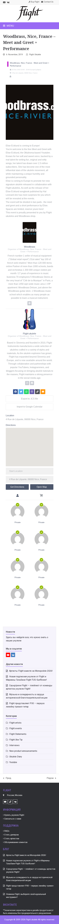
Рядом (50, 778)
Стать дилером (11, 834)
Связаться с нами (12, 818)
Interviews (14, 745)
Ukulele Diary (15, 756)
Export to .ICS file (29, 399)
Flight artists (15, 722)
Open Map (42, 487)
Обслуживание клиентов (15, 842)
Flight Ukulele (35, 54)
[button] (8, 25)
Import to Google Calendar (29, 407)
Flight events (15, 728)
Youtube (13, 762)
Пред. (7, 778)
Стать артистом (11, 838)
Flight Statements (17, 734)
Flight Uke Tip (16, 739)
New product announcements (23, 751)
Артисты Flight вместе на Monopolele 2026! (31, 671)
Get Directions (17, 487)
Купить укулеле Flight (14, 815)
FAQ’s (6, 831)
